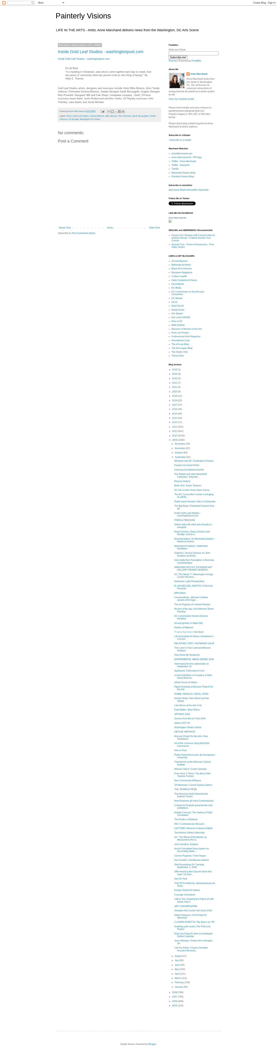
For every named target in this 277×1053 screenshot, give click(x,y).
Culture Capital (179, 276)
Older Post (154, 227)
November (180, 448)
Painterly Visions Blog (182, 176)
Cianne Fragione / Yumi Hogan (190, 855)
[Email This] (109, 111)
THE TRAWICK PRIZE (185, 789)
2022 (175, 382)
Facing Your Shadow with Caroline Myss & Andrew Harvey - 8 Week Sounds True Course (193, 238)
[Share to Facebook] (119, 111)
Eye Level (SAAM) (180, 317)
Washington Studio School (187, 727)
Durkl (69, 116)
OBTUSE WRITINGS (184, 731)
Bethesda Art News (181, 264)
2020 (175, 391)
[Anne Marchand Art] (170, 221)
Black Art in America (181, 268)
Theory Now (177, 355)
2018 (175, 400)
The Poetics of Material (186, 819)
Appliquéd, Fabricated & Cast (189, 670)
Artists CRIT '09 (182, 723)
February (179, 982)
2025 (175, 369)
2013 (175, 422)
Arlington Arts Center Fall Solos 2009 (193, 910)
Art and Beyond (179, 261)
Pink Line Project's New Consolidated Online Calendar (193, 935)
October (179, 452)
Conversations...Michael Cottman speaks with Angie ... (191, 598)
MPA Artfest (180, 593)
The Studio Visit (179, 352)
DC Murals (176, 298)
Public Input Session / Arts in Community (194, 501)
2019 (175, 396)
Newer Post (65, 227)
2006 (175, 1001)
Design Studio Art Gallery (187, 890)
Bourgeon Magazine (181, 272)
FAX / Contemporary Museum (189, 824)
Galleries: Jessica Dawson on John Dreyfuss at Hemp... (192, 554)
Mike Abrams (111, 116)
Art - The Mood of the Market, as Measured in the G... (190, 838)
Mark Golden (178, 325)
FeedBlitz (196, 60)
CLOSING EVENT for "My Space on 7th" (194, 922)
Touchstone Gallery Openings (189, 832)
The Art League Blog (181, 348)
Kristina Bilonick (97, 116)
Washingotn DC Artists (90, 119)
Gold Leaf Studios (81, 116)
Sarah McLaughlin (140, 116)
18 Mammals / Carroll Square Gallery (193, 785)
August (178, 956)
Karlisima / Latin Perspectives (189, 581)
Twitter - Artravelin (180, 165)
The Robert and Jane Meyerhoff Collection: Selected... (190, 475)
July (177, 960)
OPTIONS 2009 (182, 714)
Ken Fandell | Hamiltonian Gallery (191, 860)
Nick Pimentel (124, 116)
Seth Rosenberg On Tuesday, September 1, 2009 (189, 866)
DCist (174, 302)
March (178, 978)
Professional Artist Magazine (185, 336)
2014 (175, 418)
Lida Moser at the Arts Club (188, 705)
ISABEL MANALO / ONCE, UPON (191, 694)
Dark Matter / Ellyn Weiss (187, 709)
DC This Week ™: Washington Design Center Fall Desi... (193, 575)
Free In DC (177, 321)
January (179, 987)
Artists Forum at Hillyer (185, 682)
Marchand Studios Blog (183, 172)
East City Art (177, 306)
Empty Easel (177, 309)
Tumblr (175, 169)
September (181, 457)
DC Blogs (176, 287)
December (180, 443)
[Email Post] (102, 111)
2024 (175, 374)
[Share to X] (116, 111)
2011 (175, 431)
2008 (175, 992)
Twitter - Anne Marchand (183, 161)
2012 (175, 427)
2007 (175, 996)
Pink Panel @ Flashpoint (187, 655)
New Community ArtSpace (187, 780)
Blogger (152, 1044)
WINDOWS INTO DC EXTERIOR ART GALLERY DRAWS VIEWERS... (193, 568)
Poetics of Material (183, 627)
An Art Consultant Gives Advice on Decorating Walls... (191, 850)
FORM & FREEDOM (184, 520)
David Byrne (177, 284)
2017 (175, 405)
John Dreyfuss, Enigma (186, 844)
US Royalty (73, 119)
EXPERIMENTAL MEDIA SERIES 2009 (194, 659)
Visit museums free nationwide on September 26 (191, 665)
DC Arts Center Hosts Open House (192, 490)
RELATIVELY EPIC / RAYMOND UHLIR (194, 643)
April (177, 973)
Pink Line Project (180, 332)
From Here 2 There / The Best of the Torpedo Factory (192, 774)
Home (110, 227)
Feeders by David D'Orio (186, 465)
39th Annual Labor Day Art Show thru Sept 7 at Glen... (193, 873)
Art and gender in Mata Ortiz (188, 623)
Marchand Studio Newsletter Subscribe (189, 190)
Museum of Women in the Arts (186, 329)
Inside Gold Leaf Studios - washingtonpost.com (100, 51)
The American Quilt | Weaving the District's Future (191, 795)
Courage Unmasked (184, 894)
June (177, 965)
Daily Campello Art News (184, 280)
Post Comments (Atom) (83, 233)
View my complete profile (181, 99)
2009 (175, 440)
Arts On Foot (180, 878)
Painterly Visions (83, 16)
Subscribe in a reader (180, 140)
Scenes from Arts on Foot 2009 (190, 718)
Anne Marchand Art (177, 218)
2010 (175, 435)
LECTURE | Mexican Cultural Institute (193, 828)
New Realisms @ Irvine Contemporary (193, 800)
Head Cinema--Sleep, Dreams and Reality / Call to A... (192, 533)
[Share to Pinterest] (123, 111)
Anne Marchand (198, 74)
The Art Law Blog (180, 344)
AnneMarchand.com (181, 153)
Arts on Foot (180, 750)
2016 (175, 409)
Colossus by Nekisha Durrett (189, 469)
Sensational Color (180, 340)
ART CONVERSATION (185, 906)
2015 (175, 413)
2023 (175, 378)
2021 (175, 387)
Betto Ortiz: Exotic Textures (187, 485)
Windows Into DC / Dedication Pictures (194, 461)
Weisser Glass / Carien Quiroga (190, 769)
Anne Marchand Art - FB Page (186, 157)
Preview (173, 60)
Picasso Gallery (182, 481)
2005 (175, 1005)
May (177, 969)
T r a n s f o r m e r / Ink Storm (189, 632)
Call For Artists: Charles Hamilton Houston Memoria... (191, 949)
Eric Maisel (177, 313)
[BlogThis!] (112, 111)
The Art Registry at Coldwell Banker (192, 604)
